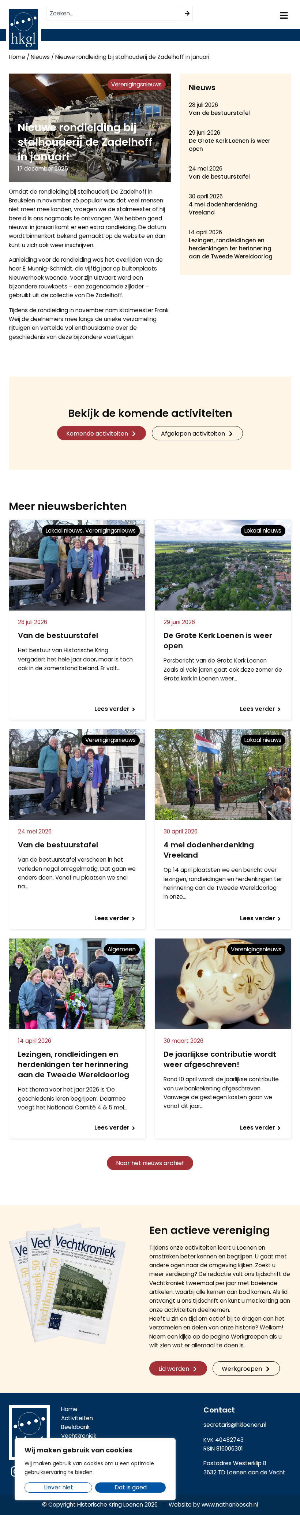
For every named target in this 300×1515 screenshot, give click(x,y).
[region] (95, 1469)
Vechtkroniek (78, 1436)
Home (17, 57)
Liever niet (58, 1487)
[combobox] (114, 13)
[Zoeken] (187, 13)
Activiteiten (77, 1418)
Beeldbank (75, 1427)
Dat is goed (131, 1487)
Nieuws (40, 57)
